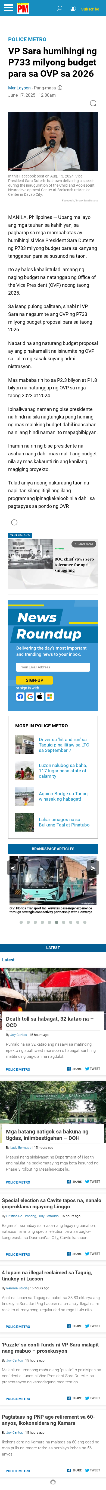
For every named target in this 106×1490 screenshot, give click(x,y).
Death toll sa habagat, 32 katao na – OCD (50, 1022)
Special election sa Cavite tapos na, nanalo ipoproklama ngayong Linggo (51, 1203)
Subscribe (90, 9)
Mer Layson (19, 87)
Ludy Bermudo (21, 1148)
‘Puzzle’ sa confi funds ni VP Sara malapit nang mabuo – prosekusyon (50, 1348)
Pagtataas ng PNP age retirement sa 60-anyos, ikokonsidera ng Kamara (48, 1420)
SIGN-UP (34, 680)
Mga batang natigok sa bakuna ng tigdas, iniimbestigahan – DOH (47, 1134)
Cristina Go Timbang (21, 1216)
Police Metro (27, 39)
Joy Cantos (18, 1035)
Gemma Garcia (16, 1288)
